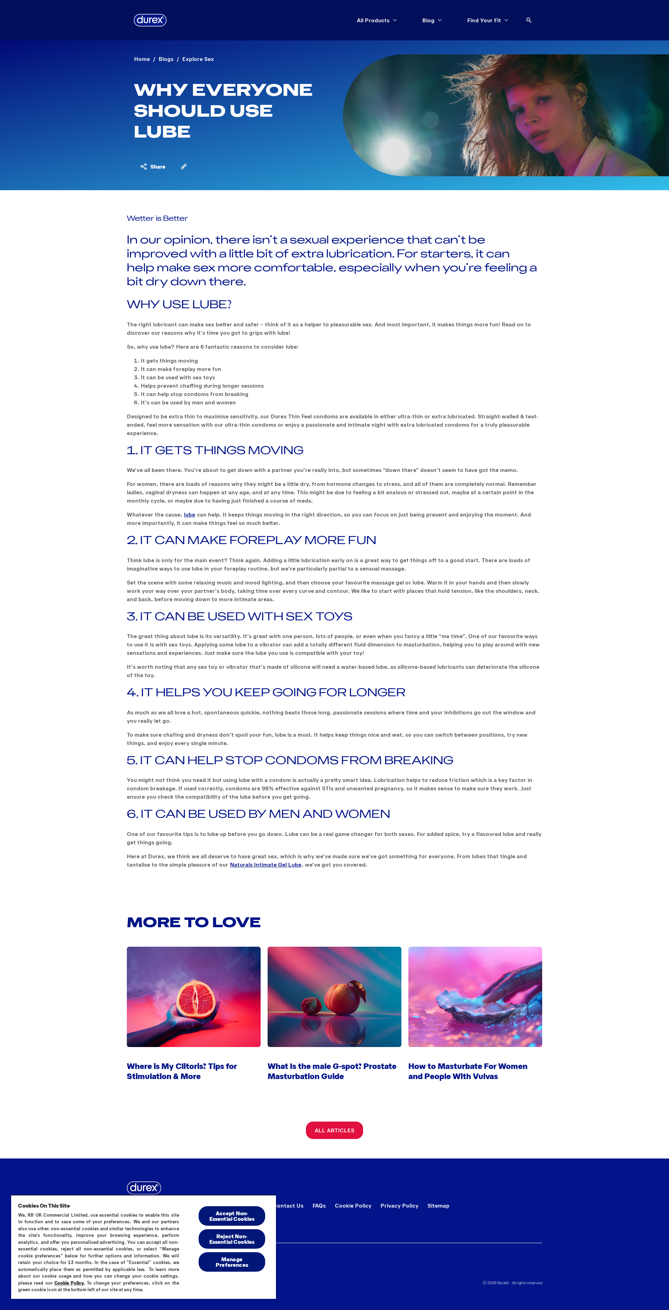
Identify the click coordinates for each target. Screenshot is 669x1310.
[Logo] (150, 20)
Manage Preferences (232, 1262)
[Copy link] (184, 166)
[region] (143, 1247)
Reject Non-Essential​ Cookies (232, 1239)
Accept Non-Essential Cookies (232, 1216)
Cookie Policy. (69, 1283)
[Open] (529, 20)
